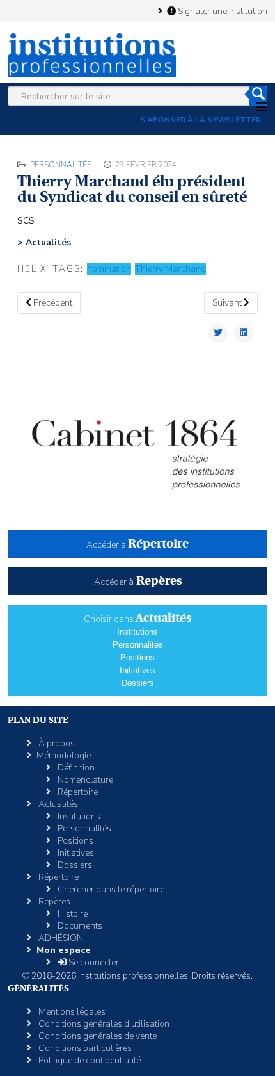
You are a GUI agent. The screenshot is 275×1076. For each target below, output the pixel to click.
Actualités (57, 804)
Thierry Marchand (170, 269)
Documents (79, 926)
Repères (53, 901)
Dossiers (138, 683)
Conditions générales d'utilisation (102, 1024)
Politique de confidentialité (88, 1060)
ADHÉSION (59, 938)
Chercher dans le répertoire (110, 889)
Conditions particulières (84, 1048)
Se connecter (93, 962)
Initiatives (137, 670)
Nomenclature (84, 780)
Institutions (137, 632)
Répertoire (77, 792)
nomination (109, 269)
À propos (55, 743)
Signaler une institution (221, 11)
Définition (75, 768)
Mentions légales (71, 1012)
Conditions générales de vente (96, 1036)
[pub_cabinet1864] (137, 444)
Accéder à (137, 545)
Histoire (72, 914)
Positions (137, 657)
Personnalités (60, 164)
